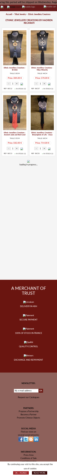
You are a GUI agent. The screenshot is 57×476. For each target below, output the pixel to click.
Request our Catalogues (28, 397)
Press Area (28, 455)
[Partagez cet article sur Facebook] (25, 175)
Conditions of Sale (28, 458)
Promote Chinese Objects (28, 418)
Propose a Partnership (28, 411)
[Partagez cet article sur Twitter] (33, 175)
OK (40, 390)
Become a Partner (29, 415)
